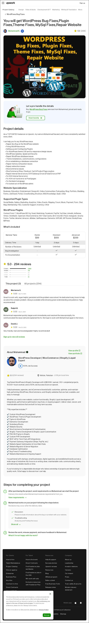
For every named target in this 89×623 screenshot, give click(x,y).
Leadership (69, 563)
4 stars (6, 270)
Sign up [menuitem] (82, 3)
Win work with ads (32, 578)
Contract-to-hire (12, 584)
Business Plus (11, 577)
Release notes (50, 587)
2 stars (6, 274)
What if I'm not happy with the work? (23, 535)
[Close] (50, 593)
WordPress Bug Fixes (38, 109)
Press (67, 577)
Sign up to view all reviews (14, 337)
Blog (47, 573)
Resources (49, 570)
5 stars (6, 268)
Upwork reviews (51, 566)
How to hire (10, 559)
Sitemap (63, 614)
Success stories (51, 563)
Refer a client (50, 580)
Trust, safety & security (73, 584)
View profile (73, 351)
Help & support (50, 559)
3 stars (6, 272)
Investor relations (71, 566)
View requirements (16, 497)
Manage (47, 615)
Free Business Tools (52, 584)
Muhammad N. (14, 31)
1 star (6, 277)
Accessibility (53, 614)
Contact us (69, 580)
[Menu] (3, 3)
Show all (14, 524)
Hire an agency (11, 570)
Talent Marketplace (13, 563)
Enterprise (10, 573)
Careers (68, 570)
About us (68, 559)
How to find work (32, 559)
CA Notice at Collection (62, 610)
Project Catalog (8, 10)
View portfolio (74, 354)
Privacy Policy (44, 610)
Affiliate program (51, 577)
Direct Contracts (12, 587)
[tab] (13, 283)
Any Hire (9, 580)
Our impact (69, 573)
